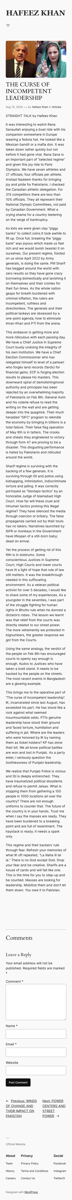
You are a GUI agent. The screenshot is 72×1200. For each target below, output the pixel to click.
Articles (56, 106)
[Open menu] (8, 25)
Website (12, 1063)
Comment (14, 981)
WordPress (31, 1192)
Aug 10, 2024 (14, 106)
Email (11, 1044)
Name (12, 1026)
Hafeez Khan (40, 106)
